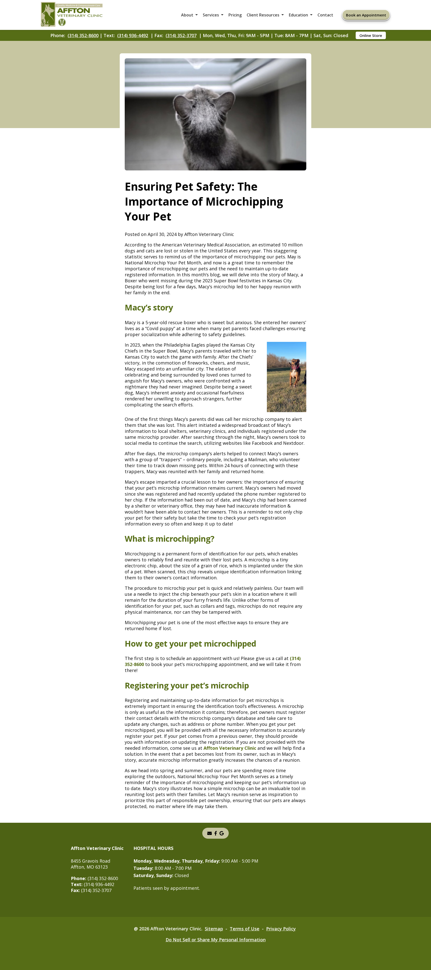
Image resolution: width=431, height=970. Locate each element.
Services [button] (211, 15)
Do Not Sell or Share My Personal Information (216, 940)
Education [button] (298, 15)
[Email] (209, 833)
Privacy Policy (281, 929)
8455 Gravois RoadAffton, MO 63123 (90, 864)
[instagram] (215, 833)
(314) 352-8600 (83, 35)
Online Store (370, 35)
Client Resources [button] (263, 15)
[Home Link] (72, 15)
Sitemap (214, 929)
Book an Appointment (366, 14)
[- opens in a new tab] (221, 833)
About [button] (187, 15)
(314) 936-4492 (132, 35)
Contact (325, 15)
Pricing (235, 15)
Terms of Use (244, 929)
